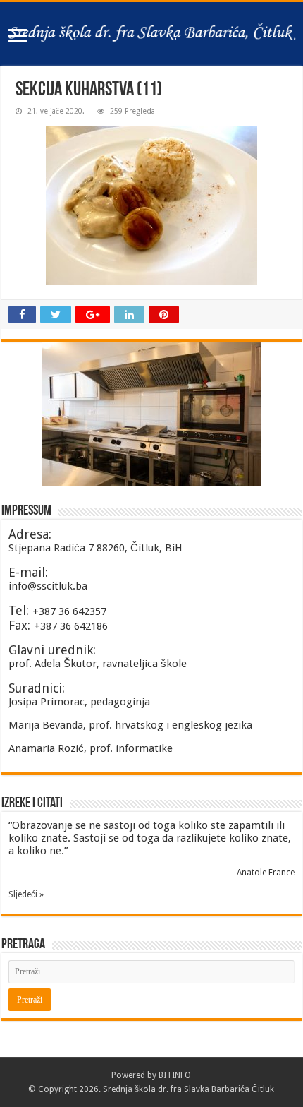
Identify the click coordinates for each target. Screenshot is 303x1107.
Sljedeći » (26, 894)
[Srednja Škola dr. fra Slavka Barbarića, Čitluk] (151, 34)
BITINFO (175, 1075)
